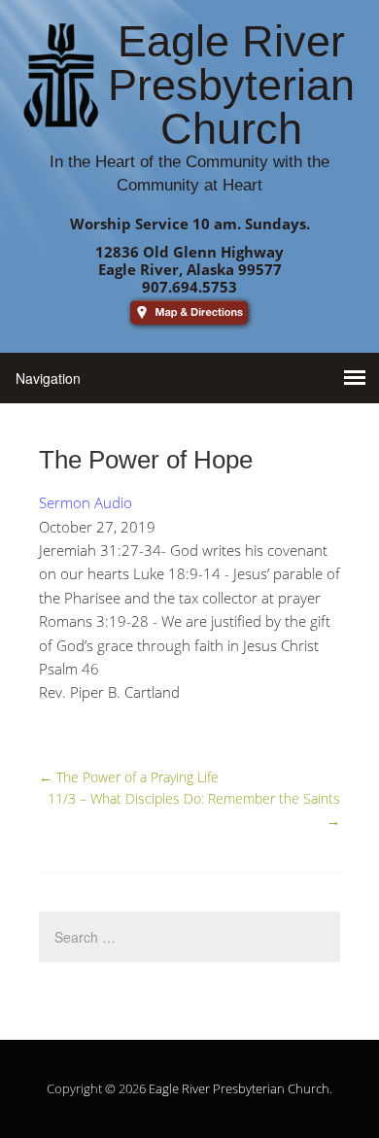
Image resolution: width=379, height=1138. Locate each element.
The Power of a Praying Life (129, 777)
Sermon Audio (85, 502)
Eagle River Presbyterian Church (239, 1088)
